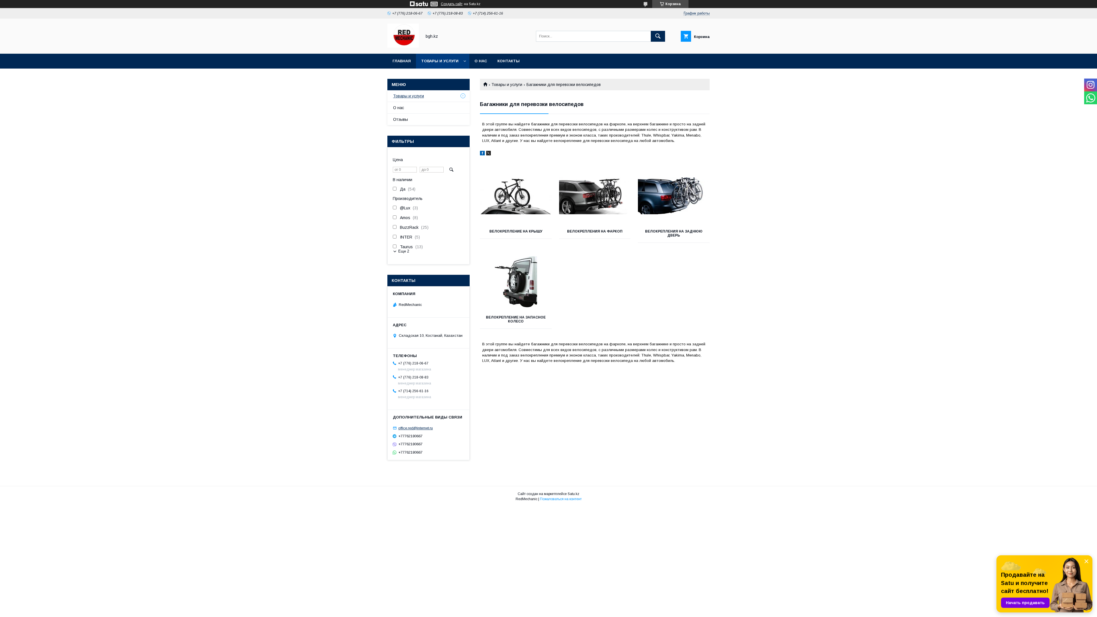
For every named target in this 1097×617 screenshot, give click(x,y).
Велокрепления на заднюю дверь (673, 233)
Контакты (508, 61)
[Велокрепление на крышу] (516, 195)
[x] (488, 154)
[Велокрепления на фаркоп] (595, 195)
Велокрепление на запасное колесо (516, 319)
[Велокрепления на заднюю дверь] (674, 195)
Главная (402, 61)
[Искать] (658, 36)
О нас (481, 61)
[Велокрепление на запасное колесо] (516, 281)
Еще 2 (403, 251)
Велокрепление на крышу (515, 231)
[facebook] (482, 154)
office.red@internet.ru (415, 428)
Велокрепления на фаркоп (594, 231)
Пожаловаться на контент (561, 499)
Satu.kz (573, 494)
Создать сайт (452, 4)
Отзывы (400, 119)
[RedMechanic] (403, 46)
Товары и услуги (440, 61)
